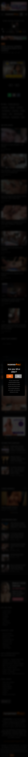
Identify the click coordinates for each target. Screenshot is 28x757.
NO (18, 376)
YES (10, 376)
